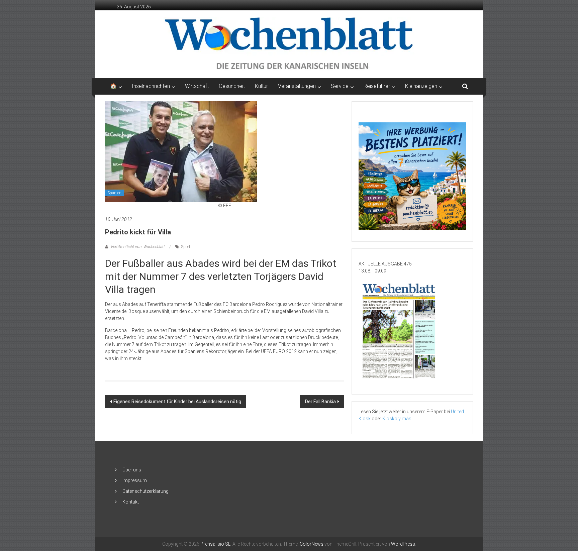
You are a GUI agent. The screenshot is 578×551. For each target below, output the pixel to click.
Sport (185, 246)
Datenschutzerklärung (145, 491)
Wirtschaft (197, 86)
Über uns (131, 469)
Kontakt (130, 502)
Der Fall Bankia (320, 401)
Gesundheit (232, 86)
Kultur (261, 86)
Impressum (134, 480)
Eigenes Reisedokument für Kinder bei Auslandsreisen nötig (177, 401)
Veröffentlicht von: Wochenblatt (138, 246)
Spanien (114, 193)
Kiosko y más (396, 418)
